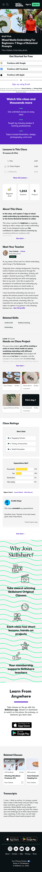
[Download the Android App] (29, 839)
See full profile (19, 308)
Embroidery (9, 327)
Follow (22, 251)
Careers (14, 854)
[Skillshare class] (14, 764)
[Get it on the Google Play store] (21, 733)
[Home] (19, 4)
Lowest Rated (18, 492)
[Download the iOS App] (12, 839)
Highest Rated (8, 492)
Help (21, 854)
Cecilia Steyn (16, 501)
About (7, 854)
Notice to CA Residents (21, 863)
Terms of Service (26, 88)
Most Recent (28, 492)
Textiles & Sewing (24, 323)
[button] (3, 4)
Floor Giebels (17, 251)
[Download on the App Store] (21, 725)
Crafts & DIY (9, 323)
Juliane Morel (27, 385)
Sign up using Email (21, 84)
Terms (35, 854)
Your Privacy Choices (19, 861)
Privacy (27, 854)
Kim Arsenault (27, 408)
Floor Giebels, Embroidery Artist (14, 50)
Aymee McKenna (9, 408)
